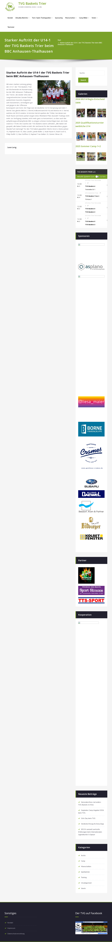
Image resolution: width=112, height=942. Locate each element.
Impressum (11, 928)
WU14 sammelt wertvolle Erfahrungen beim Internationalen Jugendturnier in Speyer (90, 832)
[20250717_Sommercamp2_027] (80, 156)
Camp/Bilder (83, 18)
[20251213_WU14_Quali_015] (80, 136)
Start (59, 40)
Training (84, 877)
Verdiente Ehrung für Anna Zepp (92, 824)
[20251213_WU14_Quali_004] (101, 136)
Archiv (83, 855)
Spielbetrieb (85, 872)
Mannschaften (70, 18)
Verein (94, 18)
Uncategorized (86, 883)
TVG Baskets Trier (32, 3)
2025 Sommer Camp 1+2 (88, 146)
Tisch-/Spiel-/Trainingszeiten (41, 18)
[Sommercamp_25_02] (91, 156)
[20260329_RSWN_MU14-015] (80, 113)
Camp (83, 861)
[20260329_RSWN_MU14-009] (91, 113)
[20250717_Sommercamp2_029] (101, 156)
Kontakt (10, 18)
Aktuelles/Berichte (21, 18)
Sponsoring (59, 18)
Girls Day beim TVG (88, 818)
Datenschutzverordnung (15, 934)
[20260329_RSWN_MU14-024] (101, 113)
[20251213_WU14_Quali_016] (91, 136)
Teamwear (11, 27)
